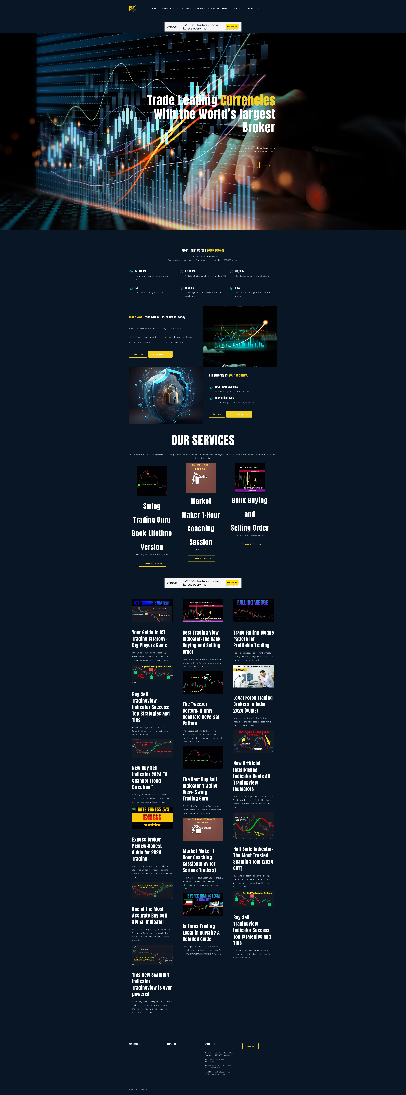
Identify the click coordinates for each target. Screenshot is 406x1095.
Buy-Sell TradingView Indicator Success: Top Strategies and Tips (151, 707)
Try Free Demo (236, 414)
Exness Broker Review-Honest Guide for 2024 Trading (147, 849)
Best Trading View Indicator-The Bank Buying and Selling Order (202, 642)
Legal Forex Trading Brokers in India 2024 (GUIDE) (253, 704)
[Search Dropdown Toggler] (274, 8)
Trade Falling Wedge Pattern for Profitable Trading (253, 639)
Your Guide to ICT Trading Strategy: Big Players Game (149, 639)
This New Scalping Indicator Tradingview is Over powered (152, 984)
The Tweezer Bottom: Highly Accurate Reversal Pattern (201, 714)
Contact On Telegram (152, 563)
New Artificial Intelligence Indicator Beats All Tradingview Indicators (251, 776)
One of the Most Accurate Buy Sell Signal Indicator (149, 915)
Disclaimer (250, 1046)
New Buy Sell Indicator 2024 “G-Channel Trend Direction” (150, 777)
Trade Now (138, 354)
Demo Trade (158, 354)
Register (267, 165)
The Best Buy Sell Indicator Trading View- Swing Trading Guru (200, 789)
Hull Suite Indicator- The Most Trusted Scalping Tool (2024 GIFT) (253, 858)
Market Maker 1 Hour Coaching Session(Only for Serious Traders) (199, 860)
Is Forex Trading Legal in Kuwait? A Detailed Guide (201, 933)
